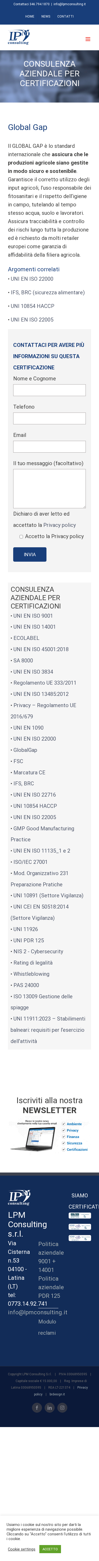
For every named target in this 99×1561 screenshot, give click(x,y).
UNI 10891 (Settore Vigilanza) (48, 895)
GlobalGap (25, 750)
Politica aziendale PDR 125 (51, 1287)
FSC (18, 761)
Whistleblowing (31, 974)
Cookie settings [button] (21, 1549)
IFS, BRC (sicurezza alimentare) (48, 292)
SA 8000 (23, 660)
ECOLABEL (26, 638)
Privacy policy (59, 525)
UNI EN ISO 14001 (34, 627)
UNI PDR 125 (28, 940)
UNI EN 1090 (28, 728)
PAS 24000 (26, 985)
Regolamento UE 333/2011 (45, 683)
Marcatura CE (29, 772)
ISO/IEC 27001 (30, 862)
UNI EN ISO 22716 (34, 795)
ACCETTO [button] (50, 1549)
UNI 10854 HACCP (32, 306)
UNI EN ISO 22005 (32, 320)
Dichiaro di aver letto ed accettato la (48, 525)
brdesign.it (57, 1394)
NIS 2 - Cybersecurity (38, 951)
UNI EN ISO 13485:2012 (41, 694)
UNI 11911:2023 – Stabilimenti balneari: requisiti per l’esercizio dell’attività (48, 1030)
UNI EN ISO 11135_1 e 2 (41, 851)
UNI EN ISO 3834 (33, 672)
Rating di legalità (33, 963)
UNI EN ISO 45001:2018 (41, 649)
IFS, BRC (23, 783)
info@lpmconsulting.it (70, 4)
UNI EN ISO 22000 (32, 279)
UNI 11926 (25, 929)
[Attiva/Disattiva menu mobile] (88, 39)
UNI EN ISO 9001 (33, 616)
